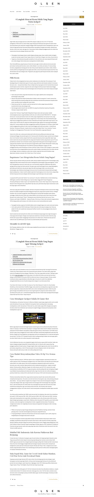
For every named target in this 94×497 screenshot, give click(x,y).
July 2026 (65, 28)
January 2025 (66, 79)
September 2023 (66, 122)
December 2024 (66, 82)
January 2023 (66, 145)
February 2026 (66, 42)
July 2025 (65, 62)
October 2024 (66, 85)
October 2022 (66, 153)
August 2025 (66, 59)
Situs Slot (12, 11)
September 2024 (66, 88)
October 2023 (66, 119)
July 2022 (65, 162)
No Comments (38, 24)
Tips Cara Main (26, 11)
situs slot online (19, 275)
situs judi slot (66, 226)
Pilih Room (15, 32)
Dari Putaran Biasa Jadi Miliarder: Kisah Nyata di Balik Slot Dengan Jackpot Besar (73, 204)
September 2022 (66, 156)
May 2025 (65, 68)
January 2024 (66, 110)
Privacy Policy (20, 485)
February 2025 (66, 76)
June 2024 (65, 96)
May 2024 (65, 99)
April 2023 (65, 136)
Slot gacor (65, 228)
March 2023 (65, 139)
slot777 (64, 221)
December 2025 (66, 48)
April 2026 (65, 36)
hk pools (65, 218)
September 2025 (66, 56)
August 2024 (66, 91)
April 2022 (65, 167)
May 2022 (65, 165)
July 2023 (65, 128)
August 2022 (66, 159)
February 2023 (66, 142)
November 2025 (66, 51)
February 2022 (66, 173)
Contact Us (34, 11)
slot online (65, 215)
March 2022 (65, 170)
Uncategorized (34, 16)
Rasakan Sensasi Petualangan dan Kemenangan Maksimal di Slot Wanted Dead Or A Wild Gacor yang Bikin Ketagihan (73, 199)
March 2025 (65, 73)
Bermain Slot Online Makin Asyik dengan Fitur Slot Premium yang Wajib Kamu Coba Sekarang (73, 186)
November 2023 (66, 116)
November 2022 (66, 150)
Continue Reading (53, 233)
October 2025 (66, 53)
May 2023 (65, 133)
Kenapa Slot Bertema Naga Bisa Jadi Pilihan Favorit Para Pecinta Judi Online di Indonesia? (73, 190)
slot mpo (65, 223)
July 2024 (65, 93)
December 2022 (66, 147)
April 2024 (65, 102)
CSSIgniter (53, 494)
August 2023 (66, 125)
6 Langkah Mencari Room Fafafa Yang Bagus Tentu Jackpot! (34, 20)
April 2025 (65, 71)
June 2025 (65, 65)
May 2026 (65, 34)
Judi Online (18, 11)
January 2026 (66, 45)
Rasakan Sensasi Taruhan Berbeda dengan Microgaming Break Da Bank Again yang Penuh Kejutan (73, 194)
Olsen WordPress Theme (44, 494)
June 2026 (65, 31)
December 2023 (66, 113)
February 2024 (66, 108)
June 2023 (65, 130)
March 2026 (65, 39)
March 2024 (65, 105)
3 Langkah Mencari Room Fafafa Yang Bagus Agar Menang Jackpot (34, 242)
